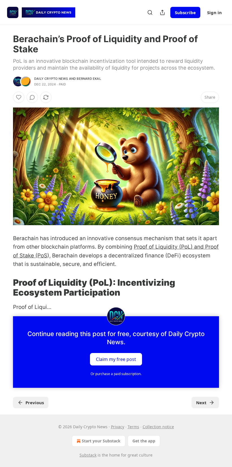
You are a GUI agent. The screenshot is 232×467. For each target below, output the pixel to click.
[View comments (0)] (32, 97)
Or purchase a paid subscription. (116, 373)
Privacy (117, 426)
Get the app (143, 441)
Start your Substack (101, 441)
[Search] (150, 12)
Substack (88, 455)
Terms (133, 426)
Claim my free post (116, 359)
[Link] (5, 287)
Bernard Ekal (89, 79)
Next (201, 402)
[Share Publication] (162, 12)
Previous (34, 402)
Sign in (214, 12)
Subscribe (185, 12)
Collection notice (158, 426)
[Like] (18, 97)
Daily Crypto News (51, 79)
